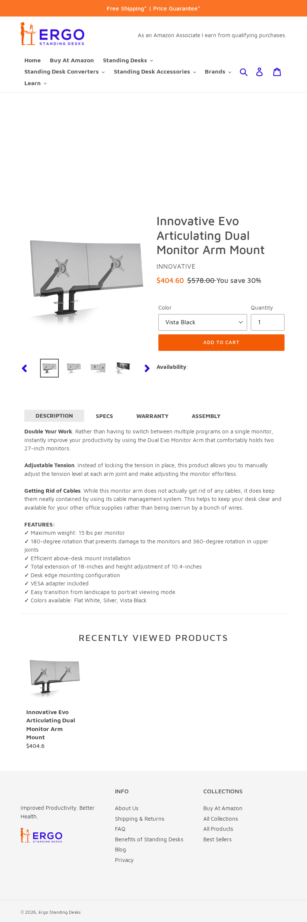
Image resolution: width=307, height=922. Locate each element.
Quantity (262, 307)
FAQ (120, 829)
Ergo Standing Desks (59, 912)
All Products (218, 829)
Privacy (124, 860)
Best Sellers (217, 839)
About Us (127, 808)
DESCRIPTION (54, 415)
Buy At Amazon (223, 808)
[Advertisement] (153, 149)
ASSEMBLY (206, 416)
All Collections (220, 818)
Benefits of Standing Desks (149, 839)
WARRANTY (152, 416)
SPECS (104, 416)
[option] (49, 368)
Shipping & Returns (139, 818)
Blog (120, 849)
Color (165, 307)
